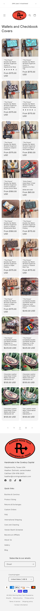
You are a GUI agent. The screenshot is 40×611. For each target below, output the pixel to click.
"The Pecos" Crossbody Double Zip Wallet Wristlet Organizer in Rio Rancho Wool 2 (29, 341)
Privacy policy (29, 598)
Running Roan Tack (19, 595)
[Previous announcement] (4, 3)
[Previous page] (8, 427)
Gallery (7, 545)
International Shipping (13, 520)
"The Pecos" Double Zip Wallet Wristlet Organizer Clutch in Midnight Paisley (29, 224)
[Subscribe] (33, 564)
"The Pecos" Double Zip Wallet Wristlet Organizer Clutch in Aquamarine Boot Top (29, 64)
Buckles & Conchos (11, 494)
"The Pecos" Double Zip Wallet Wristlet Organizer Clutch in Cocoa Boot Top (10, 105)
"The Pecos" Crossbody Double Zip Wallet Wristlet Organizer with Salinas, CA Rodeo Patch (29, 303)
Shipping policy (27, 601)
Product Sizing (10, 499)
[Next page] (32, 427)
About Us (8, 540)
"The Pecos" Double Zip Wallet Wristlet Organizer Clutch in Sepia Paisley (10, 263)
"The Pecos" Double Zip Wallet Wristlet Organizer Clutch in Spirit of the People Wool (29, 146)
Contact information (21, 605)
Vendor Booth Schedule (13, 530)
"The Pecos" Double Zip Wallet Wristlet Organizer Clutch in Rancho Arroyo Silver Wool (10, 185)
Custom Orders (10, 509)
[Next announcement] (35, 3)
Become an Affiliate (12, 535)
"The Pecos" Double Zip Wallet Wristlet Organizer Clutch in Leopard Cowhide (10, 146)
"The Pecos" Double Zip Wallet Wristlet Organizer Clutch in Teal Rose (29, 104)
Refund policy (17, 598)
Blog (6, 550)
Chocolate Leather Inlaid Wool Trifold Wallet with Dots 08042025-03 (10, 376)
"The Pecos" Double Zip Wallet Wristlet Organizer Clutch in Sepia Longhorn (10, 302)
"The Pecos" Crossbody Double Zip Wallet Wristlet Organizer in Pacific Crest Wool (10, 341)
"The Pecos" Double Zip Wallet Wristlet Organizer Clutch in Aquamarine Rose (10, 63)
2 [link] (20, 428)
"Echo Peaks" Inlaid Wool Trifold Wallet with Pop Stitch (29, 184)
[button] (4, 15)
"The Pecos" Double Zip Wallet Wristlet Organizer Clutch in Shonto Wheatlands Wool (10, 224)
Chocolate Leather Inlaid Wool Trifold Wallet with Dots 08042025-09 (10, 411)
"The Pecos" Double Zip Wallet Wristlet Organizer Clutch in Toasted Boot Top (29, 263)
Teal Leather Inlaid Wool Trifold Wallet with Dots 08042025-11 (29, 411)
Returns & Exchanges (12, 504)
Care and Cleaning (11, 525)
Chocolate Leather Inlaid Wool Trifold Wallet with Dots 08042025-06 (29, 376)
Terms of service (14, 601)
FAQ (6, 514)
